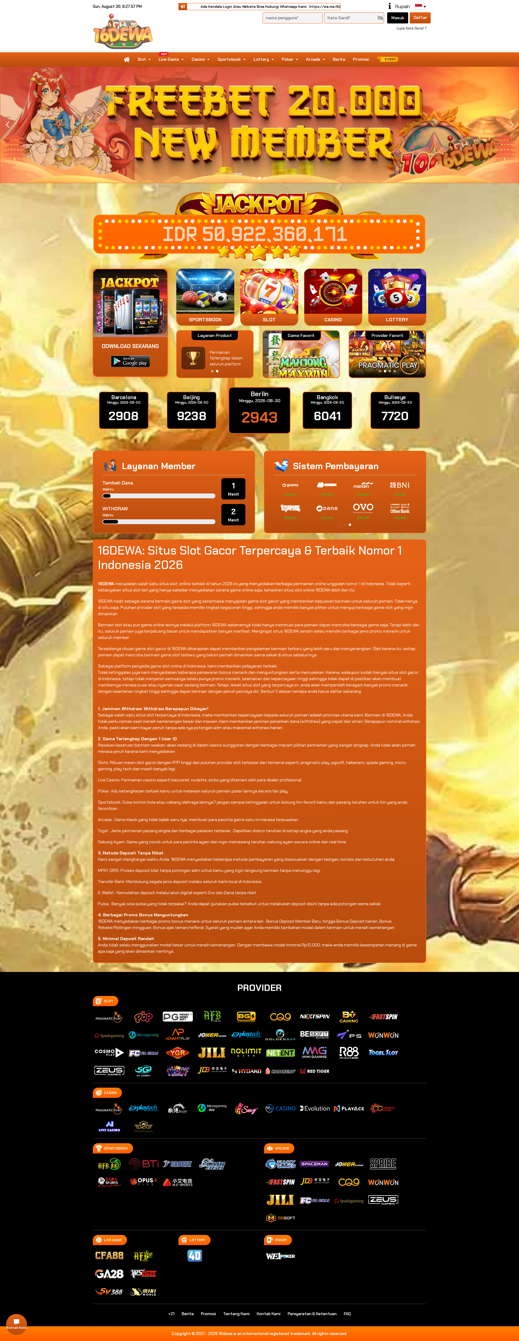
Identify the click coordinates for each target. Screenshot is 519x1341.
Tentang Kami (236, 1313)
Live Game (169, 59)
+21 (171, 1313)
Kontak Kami (269, 1313)
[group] (387, 354)
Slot (142, 59)
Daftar (420, 17)
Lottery (261, 59)
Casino (198, 59)
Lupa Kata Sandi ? (411, 28)
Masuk (397, 17)
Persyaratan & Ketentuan (312, 1313)
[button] (512, 124)
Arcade (313, 59)
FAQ (347, 1313)
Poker (287, 59)
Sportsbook (229, 59)
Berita (339, 59)
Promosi (361, 59)
